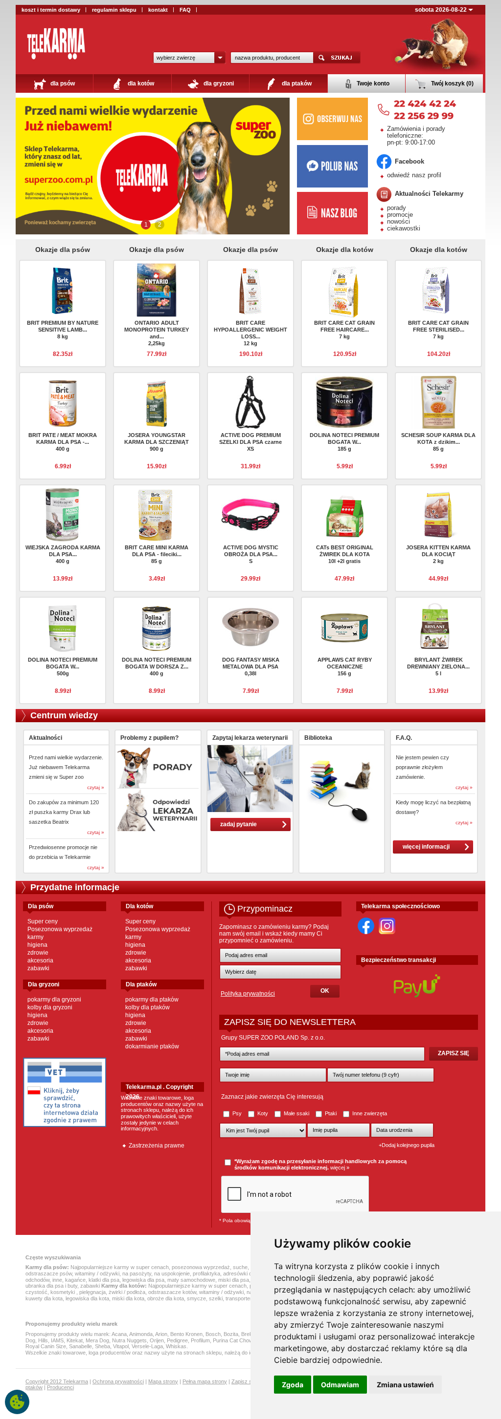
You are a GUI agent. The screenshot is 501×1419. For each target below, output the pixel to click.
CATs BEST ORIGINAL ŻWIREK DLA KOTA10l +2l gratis (344, 554)
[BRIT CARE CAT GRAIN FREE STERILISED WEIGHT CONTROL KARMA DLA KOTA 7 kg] (438, 289)
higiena (37, 944)
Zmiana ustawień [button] (405, 1384)
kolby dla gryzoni (49, 1007)
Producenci (60, 1387)
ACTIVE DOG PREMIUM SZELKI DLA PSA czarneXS (250, 442)
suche (240, 1267)
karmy (35, 937)
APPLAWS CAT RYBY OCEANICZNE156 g (345, 666)
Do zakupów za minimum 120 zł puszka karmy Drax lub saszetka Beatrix (64, 812)
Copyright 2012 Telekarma (56, 1381)
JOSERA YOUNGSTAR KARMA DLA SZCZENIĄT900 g (156, 442)
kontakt (158, 10)
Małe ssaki (296, 1113)
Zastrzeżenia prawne (156, 1145)
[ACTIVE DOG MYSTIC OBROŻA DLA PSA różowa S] (250, 514)
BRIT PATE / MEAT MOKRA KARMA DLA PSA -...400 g (62, 442)
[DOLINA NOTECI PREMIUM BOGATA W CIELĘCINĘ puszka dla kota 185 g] (344, 402)
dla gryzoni (218, 83)
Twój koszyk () (452, 83)
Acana (119, 1334)
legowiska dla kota (87, 1298)
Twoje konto (372, 83)
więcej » (339, 1167)
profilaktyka (206, 1273)
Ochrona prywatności (118, 1381)
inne (57, 1280)
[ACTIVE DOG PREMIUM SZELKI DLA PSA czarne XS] (250, 402)
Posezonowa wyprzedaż (59, 929)
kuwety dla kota (44, 1298)
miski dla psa (233, 1280)
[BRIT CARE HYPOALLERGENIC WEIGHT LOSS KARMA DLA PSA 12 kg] (250, 289)
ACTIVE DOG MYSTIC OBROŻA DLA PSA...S (250, 554)
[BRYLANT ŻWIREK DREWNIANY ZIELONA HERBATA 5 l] (438, 626)
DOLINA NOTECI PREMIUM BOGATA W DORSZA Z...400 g (156, 666)
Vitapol (121, 1346)
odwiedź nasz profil (414, 175)
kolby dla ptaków (147, 1007)
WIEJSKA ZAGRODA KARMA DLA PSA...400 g (62, 554)
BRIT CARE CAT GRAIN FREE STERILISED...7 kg (438, 329)
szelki (216, 1298)
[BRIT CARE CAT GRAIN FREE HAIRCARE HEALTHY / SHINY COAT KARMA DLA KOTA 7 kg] (344, 292)
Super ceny (42, 921)
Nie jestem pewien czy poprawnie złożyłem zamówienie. (422, 767)
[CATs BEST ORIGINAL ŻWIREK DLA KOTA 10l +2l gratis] (344, 514)
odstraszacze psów (48, 1273)
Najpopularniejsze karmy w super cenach (119, 1267)
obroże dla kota (165, 1298)
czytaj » (95, 787)
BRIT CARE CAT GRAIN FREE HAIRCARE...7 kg (344, 329)
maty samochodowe (191, 1280)
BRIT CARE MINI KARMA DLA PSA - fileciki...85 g (156, 554)
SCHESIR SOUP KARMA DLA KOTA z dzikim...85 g (438, 442)
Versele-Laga (147, 1346)
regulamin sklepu (114, 10)
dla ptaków (296, 83)
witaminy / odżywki (97, 1273)
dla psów (62, 83)
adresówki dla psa (244, 1273)
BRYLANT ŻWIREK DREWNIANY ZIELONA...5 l (438, 666)
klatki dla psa (104, 1280)
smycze (196, 1298)
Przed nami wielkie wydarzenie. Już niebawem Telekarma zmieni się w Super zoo (66, 767)
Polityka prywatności (248, 993)
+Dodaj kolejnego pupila (406, 1145)
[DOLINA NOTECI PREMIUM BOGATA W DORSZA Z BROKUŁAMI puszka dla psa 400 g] (156, 626)
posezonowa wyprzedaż (201, 1267)
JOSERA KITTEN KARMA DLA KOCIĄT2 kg (438, 554)
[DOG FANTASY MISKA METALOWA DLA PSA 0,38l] (250, 626)
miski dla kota (128, 1298)
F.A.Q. (404, 737)
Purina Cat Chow (232, 1340)
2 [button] (159, 224)
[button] (189, 57)
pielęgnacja (92, 1292)
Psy (237, 1113)
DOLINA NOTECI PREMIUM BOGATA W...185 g (344, 442)
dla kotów (140, 83)
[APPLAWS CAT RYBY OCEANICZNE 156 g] (344, 626)
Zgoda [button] (292, 1384)
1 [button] (146, 224)
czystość (36, 1292)
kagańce (75, 1280)
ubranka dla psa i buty (51, 1286)
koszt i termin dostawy (51, 10)
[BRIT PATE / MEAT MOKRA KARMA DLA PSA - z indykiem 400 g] (62, 402)
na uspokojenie (172, 1273)
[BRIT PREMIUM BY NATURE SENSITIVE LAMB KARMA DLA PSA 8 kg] (62, 289)
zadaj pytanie (238, 824)
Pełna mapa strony (204, 1381)
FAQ (185, 10)
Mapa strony (163, 1381)
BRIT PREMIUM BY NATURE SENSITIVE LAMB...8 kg (62, 329)
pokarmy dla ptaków (152, 999)
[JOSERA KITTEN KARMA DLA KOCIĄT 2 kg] (438, 514)
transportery (240, 1298)
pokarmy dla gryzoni (54, 999)
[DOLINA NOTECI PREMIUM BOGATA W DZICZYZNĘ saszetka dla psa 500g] (62, 626)
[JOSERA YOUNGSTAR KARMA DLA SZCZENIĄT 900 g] (156, 402)
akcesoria (40, 960)
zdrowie (37, 952)
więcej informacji (426, 846)
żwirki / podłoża (127, 1292)
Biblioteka (318, 737)
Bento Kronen (186, 1334)
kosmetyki (63, 1292)
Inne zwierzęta (369, 1113)
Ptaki (330, 1113)
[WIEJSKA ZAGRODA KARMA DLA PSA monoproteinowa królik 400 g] (62, 514)
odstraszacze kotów (172, 1292)
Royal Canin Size (45, 1346)
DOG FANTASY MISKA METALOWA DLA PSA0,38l (250, 666)
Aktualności (45, 737)
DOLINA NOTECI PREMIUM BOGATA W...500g (62, 666)
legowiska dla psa (143, 1280)
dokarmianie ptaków (152, 1046)
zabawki (38, 968)
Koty (263, 1113)
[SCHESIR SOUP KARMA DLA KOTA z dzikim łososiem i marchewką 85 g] (438, 402)
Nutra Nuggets (129, 1340)
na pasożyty (136, 1273)
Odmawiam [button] (340, 1384)
